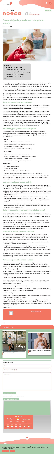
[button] (1, 344)
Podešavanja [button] (5, 451)
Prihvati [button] (12, 451)
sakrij (11, 65)
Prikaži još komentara (10, 399)
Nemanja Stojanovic (34, 14)
